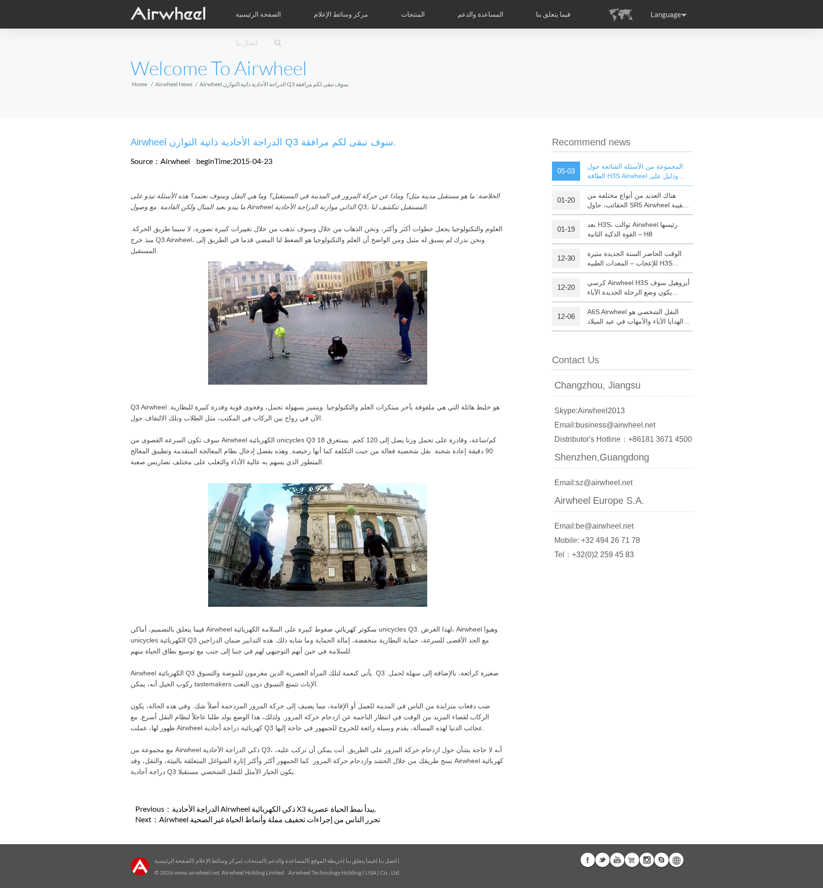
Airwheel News (173, 84)
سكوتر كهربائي (356, 629)
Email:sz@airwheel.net (593, 483)
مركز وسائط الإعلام (218, 860)
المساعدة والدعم (480, 14)
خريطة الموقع (327, 860)
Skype (661, 860)
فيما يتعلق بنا (361, 860)
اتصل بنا (247, 43)
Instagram (647, 860)
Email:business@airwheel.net (604, 425)
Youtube (617, 860)
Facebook (588, 860)
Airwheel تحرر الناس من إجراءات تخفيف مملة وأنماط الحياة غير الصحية (269, 819)
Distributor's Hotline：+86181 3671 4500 (623, 439)
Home (139, 84)
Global (676, 860)
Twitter (602, 860)
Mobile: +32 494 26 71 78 (597, 540)
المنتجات (413, 14)
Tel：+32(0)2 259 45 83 (594, 555)
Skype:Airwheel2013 (589, 411)
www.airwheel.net (197, 872)
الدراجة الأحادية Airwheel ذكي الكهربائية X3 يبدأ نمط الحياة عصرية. (274, 808)
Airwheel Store (632, 860)
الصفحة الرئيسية (258, 14)
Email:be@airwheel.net (593, 526)
